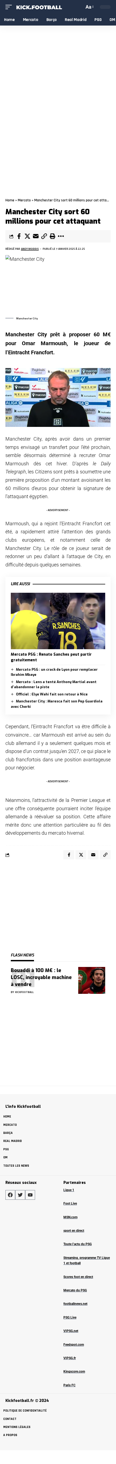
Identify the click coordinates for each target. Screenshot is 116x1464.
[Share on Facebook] (19, 236)
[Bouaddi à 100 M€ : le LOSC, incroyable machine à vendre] (91, 980)
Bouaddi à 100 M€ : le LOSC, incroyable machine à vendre (41, 977)
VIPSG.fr (69, 1358)
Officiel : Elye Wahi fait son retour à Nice (52, 694)
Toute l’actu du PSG (77, 1244)
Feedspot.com (73, 1345)
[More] (60, 236)
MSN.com (70, 1217)
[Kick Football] (39, 7)
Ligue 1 (68, 1190)
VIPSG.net (70, 1331)
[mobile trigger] (10, 7)
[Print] (52, 236)
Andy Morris (30, 249)
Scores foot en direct (78, 1277)
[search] (79, 7)
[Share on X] (27, 236)
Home (9, 200)
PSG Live (69, 1317)
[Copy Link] (44, 236)
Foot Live (70, 1203)
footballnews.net (75, 1304)
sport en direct (73, 1231)
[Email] (35, 236)
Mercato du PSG (75, 1290)
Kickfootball (24, 992)
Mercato (24, 200)
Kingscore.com (74, 1371)
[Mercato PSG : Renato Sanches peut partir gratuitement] (58, 621)
